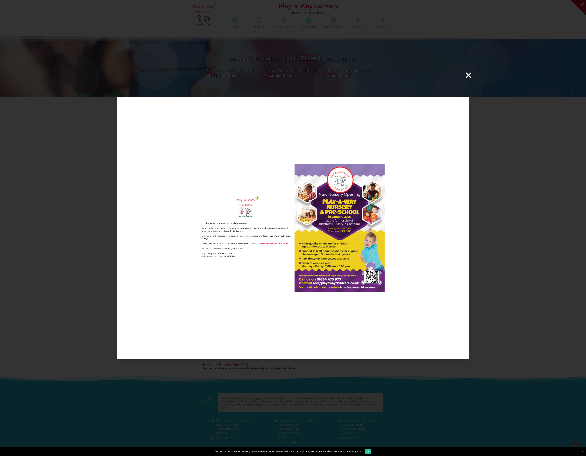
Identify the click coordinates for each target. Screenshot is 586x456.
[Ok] (582, 451)
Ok (367, 451)
